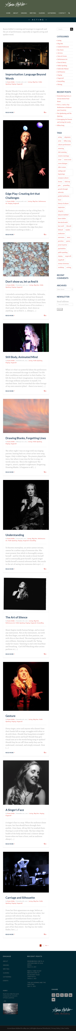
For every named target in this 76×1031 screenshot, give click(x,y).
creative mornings (63, 156)
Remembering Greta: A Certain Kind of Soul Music (64, 98)
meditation (61, 233)
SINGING (6, 965)
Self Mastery (61, 72)
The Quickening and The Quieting (36, 983)
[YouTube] (57, 995)
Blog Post (35, 82)
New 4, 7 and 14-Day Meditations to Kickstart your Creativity (64, 107)
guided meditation (63, 196)
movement (61, 237)
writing (68, 267)
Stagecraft (19, 84)
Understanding (15, 535)
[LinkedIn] (70, 995)
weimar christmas (63, 264)
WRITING (6, 969)
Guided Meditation (63, 47)
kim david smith (63, 222)
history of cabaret (63, 203)
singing (60, 256)
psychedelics (62, 249)
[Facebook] (66, 995)
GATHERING (7, 977)
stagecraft (68, 256)
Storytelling (32, 541)
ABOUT (5, 961)
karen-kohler (62, 218)
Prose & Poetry (61, 62)
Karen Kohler (11, 82)
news (68, 237)
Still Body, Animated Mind (22, 357)
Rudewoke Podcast (63, 69)
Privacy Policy (55, 1028)
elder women (62, 167)
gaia (59, 185)
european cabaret (63, 178)
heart (59, 200)
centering (61, 148)
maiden (68, 230)
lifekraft (60, 230)
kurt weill (61, 226)
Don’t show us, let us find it (22, 281)
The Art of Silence (16, 617)
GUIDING (6, 973)
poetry (68, 241)
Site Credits (65, 1028)
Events (60, 182)
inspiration (61, 207)
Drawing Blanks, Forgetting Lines (26, 438)
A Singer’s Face (15, 810)
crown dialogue (62, 163)
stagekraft (61, 260)
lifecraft (68, 226)
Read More (10, 112)
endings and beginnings (61, 172)
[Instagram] (53, 995)
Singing (13, 84)
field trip (67, 182)
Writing (59, 84)
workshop (61, 267)
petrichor (61, 241)
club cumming (62, 152)
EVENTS (5, 980)
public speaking (62, 252)
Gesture (10, 715)
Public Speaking (37, 360)
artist (59, 141)
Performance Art (10, 623)
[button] (69, 13)
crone (59, 160)
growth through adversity (63, 190)
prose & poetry (62, 245)
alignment (67, 137)
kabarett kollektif (63, 215)
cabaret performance (64, 145)
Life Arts (60, 53)
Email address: (63, 301)
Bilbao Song (60, 125)
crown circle (67, 160)
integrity (60, 211)
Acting (30, 82)
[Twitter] (62, 995)
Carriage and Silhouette (20, 897)
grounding (66, 185)
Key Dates (60, 50)
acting (60, 137)
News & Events (62, 56)
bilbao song (67, 141)
